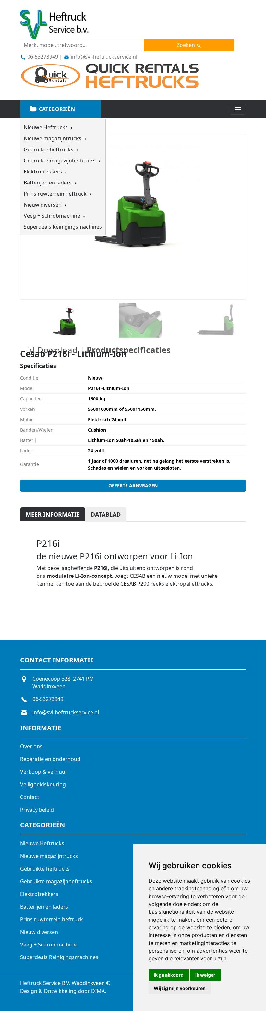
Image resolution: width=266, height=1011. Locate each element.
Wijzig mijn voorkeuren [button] (180, 988)
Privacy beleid (37, 809)
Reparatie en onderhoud (50, 759)
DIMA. (98, 990)
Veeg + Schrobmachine (52, 215)
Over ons (31, 746)
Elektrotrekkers (43, 171)
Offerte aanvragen (133, 485)
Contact (29, 797)
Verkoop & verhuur (43, 771)
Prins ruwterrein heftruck (56, 193)
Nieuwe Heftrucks (46, 127)
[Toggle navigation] (238, 109)
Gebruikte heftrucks (49, 149)
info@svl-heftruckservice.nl (103, 56)
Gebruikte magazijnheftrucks (60, 160)
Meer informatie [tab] (53, 514)
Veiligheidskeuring (43, 784)
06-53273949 (42, 56)
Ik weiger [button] (205, 975)
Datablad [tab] (106, 514)
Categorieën (56, 109)
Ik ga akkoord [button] (169, 975)
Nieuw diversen (43, 204)
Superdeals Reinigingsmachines (63, 226)
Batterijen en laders (48, 182)
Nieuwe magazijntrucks (53, 138)
